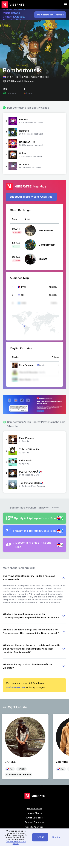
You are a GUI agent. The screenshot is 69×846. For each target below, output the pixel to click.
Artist (27, 219)
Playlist (15, 357)
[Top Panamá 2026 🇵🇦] (12, 484)
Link (37, 365)
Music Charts (34, 813)
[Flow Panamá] (12, 439)
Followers (56, 357)
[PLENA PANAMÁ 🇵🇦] (12, 473)
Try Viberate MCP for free (50, 14)
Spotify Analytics (34, 826)
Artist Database (34, 817)
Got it (40, 837)
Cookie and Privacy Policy (16, 842)
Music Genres (34, 808)
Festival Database (34, 822)
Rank (14, 219)
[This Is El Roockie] (12, 450)
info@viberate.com (16, 687)
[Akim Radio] (12, 462)
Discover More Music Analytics (31, 197)
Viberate (12, 4)
